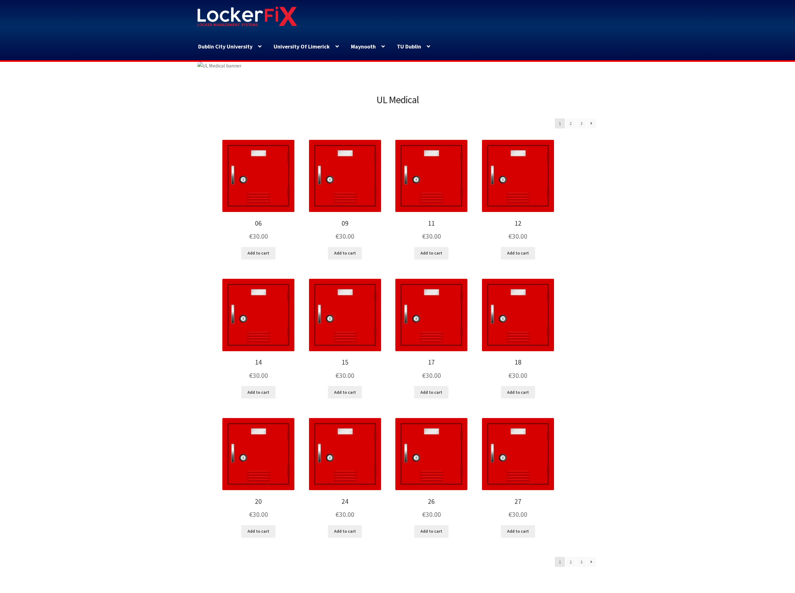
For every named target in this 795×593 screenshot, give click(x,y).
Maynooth (363, 46)
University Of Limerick (302, 46)
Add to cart (258, 253)
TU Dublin (409, 46)
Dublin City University (225, 46)
